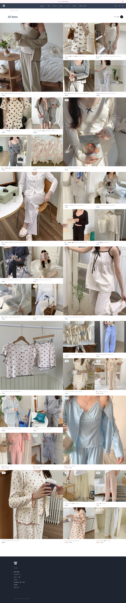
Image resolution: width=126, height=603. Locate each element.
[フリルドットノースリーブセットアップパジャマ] (78, 337)
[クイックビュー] (60, 25)
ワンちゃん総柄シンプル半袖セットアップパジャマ (75, 56)
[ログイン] (115, 5)
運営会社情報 (16, 572)
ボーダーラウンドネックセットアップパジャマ (11, 279)
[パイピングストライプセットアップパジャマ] (110, 188)
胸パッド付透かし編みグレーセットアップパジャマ (12, 168)
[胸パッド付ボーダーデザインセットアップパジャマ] (31, 57)
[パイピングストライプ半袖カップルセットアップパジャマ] (47, 113)
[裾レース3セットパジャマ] (110, 374)
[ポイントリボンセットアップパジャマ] (94, 131)
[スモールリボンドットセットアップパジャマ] (47, 299)
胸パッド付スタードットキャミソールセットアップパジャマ (108, 56)
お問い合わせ (16, 587)
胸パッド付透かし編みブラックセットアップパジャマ (76, 242)
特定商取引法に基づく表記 (19, 582)
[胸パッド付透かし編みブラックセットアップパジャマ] (78, 225)
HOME (11, 10)
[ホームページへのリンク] (15, 563)
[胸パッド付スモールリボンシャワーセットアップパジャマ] (78, 76)
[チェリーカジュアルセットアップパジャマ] (31, 504)
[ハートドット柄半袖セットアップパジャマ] (16, 113)
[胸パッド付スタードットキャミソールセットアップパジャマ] (110, 38)
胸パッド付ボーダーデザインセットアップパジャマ (12, 93)
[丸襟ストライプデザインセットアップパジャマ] (78, 188)
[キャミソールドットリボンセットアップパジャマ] (94, 280)
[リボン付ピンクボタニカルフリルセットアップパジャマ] (47, 150)
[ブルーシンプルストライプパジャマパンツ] (110, 337)
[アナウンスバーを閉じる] (123, 1)
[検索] (119, 5)
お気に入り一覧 (17, 577)
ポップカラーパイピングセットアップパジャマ (11, 428)
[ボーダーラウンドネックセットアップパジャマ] (16, 262)
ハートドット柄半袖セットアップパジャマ (10, 130)
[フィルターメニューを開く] (121, 16)
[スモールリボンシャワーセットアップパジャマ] (31, 355)
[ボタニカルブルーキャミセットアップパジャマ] (110, 76)
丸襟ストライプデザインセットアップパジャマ (74, 205)
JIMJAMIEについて (17, 574)
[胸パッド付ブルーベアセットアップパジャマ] (16, 299)
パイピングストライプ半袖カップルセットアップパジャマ (45, 130)
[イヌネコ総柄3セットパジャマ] (110, 225)
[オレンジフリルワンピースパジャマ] (78, 523)
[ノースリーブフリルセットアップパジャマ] (78, 374)
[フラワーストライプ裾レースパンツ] (78, 486)
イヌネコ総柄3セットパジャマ (102, 242)
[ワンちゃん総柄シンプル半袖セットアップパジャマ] (78, 38)
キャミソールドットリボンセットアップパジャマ (75, 317)
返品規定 (15, 584)
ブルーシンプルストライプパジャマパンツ (105, 354)
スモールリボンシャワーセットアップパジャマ (11, 391)
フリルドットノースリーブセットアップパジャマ (75, 354)
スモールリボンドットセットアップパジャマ (42, 317)
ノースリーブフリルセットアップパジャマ (73, 391)
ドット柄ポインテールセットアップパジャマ (42, 279)
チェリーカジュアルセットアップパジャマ (10, 540)
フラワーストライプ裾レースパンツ (72, 503)
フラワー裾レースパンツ (101, 503)
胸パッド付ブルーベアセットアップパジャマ (11, 317)
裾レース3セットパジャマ (101, 391)
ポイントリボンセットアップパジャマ (72, 168)
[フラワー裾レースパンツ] (110, 486)
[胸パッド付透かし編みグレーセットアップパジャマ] (16, 150)
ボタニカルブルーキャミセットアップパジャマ (105, 93)
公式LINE (15, 579)
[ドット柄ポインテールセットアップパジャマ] (47, 262)
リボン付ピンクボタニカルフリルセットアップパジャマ (44, 168)
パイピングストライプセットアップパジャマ (105, 205)
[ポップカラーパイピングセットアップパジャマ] (16, 411)
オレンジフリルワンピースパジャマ (72, 540)
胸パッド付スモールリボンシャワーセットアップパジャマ (77, 93)
